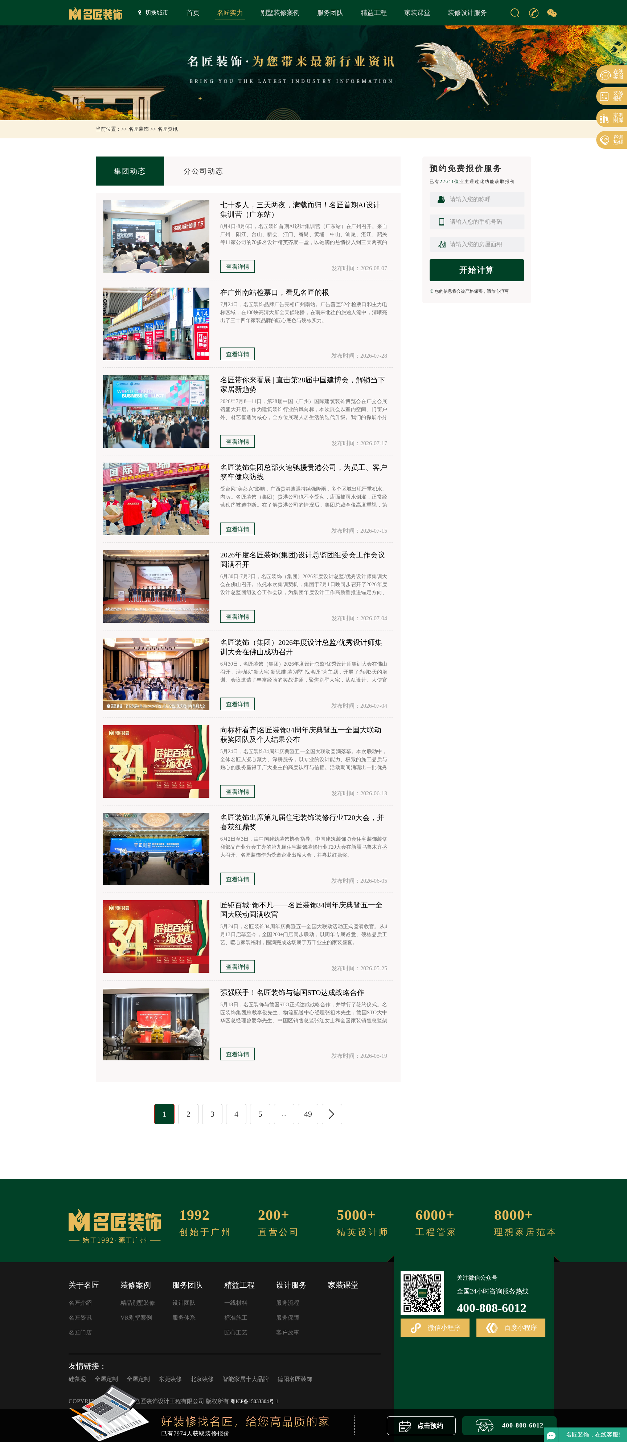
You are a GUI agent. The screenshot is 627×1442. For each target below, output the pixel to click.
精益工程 (374, 12)
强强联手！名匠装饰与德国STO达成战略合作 (292, 992)
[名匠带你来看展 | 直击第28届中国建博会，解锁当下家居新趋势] (156, 411)
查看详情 (237, 267)
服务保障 (287, 1318)
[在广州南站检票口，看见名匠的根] (156, 324)
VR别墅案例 (136, 1318)
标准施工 (235, 1318)
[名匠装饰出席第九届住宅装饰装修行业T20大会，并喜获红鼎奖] (156, 849)
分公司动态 (204, 171)
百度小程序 (520, 1327)
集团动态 (130, 171)
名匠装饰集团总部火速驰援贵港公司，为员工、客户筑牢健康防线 (303, 472)
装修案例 (135, 1285)
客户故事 (287, 1332)
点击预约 (429, 1425)
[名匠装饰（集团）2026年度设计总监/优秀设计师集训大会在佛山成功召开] (156, 674)
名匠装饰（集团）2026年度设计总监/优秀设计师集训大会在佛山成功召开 (301, 647)
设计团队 (184, 1303)
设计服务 (291, 1285)
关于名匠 (84, 1285)
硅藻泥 (77, 1379)
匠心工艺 (235, 1332)
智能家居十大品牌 (245, 1379)
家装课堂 (417, 12)
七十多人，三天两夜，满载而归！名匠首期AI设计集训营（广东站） (300, 209)
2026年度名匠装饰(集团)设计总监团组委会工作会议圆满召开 (302, 559)
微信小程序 (443, 1327)
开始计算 (476, 270)
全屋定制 (106, 1379)
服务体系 (184, 1318)
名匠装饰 (138, 129)
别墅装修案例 (280, 12)
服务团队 (330, 12)
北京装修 (202, 1379)
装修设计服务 (467, 12)
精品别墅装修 (137, 1303)
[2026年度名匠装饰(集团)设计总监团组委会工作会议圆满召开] (156, 586)
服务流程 (287, 1303)
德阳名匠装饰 (295, 1379)
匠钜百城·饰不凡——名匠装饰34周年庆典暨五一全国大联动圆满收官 (301, 909)
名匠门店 (80, 1332)
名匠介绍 (80, 1303)
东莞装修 (170, 1379)
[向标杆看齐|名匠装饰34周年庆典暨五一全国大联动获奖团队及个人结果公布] (156, 761)
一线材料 (235, 1303)
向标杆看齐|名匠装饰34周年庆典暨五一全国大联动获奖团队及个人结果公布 (300, 734)
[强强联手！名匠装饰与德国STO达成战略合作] (156, 1024)
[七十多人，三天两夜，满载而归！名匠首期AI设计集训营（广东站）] (156, 236)
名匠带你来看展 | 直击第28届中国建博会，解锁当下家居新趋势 (302, 384)
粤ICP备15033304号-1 (254, 1401)
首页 (193, 12)
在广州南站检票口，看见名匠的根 (274, 292)
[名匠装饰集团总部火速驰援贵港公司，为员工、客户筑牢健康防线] (156, 499)
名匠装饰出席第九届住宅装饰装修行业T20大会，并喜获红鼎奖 (302, 822)
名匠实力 (230, 12)
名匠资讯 (167, 129)
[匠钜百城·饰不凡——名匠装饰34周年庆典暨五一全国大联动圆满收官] (156, 936)
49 (308, 1113)
